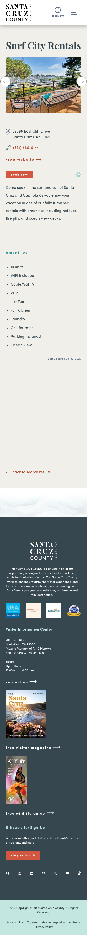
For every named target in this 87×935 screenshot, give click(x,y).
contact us (21, 681)
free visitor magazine (33, 747)
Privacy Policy (44, 927)
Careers (32, 922)
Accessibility (15, 922)
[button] (5, 82)
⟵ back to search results (28, 472)
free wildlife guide (30, 813)
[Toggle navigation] (74, 12)
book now (19, 174)
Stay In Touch (23, 855)
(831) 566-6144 (26, 148)
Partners (74, 922)
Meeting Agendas (53, 922)
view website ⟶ (24, 160)
